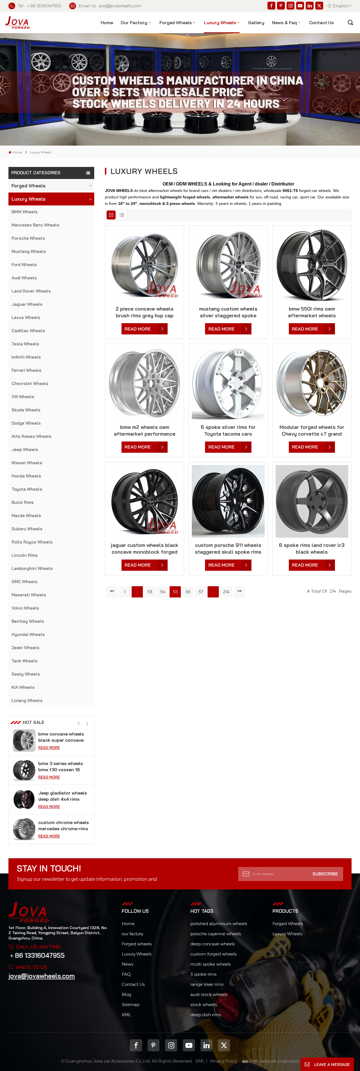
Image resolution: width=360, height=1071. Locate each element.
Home (107, 22)
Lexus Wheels (26, 317)
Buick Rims (23, 502)
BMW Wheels (25, 211)
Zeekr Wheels (25, 647)
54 (162, 591)
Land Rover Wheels (31, 291)
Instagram (171, 1045)
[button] (87, 724)
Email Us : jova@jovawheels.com (110, 5)
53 (149, 591)
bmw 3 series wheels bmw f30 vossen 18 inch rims (60, 740)
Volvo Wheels (25, 608)
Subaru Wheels (27, 528)
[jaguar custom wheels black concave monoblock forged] (144, 501)
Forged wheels (137, 944)
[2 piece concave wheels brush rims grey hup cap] (144, 265)
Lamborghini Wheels (32, 568)
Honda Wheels (26, 476)
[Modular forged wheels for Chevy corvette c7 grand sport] (312, 383)
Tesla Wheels (25, 344)
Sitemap (131, 1004)
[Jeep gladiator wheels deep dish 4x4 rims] (24, 773)
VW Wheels (23, 396)
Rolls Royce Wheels (32, 542)
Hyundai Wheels (28, 634)
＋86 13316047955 (36, 955)
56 (188, 591)
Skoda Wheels (26, 410)
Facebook (136, 1045)
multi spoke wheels (210, 964)
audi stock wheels (209, 994)
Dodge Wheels (26, 423)
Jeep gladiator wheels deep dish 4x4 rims (62, 770)
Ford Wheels (24, 264)
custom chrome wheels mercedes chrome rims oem (63, 799)
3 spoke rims (203, 974)
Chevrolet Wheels (30, 383)
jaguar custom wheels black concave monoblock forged (144, 548)
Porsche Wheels (28, 238)
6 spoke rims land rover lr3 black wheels (312, 548)
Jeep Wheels (25, 449)
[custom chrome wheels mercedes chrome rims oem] (24, 803)
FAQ (126, 974)
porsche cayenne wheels (215, 933)
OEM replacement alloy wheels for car (63, 829)
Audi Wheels (24, 277)
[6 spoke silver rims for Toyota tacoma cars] (228, 383)
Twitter (224, 1045)
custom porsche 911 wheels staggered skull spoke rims (228, 548)
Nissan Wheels (27, 462)
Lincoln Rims (25, 555)
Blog (126, 994)
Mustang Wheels (29, 251)
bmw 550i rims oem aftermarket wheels (312, 312)
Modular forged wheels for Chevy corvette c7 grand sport (312, 430)
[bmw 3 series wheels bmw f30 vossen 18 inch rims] (24, 744)
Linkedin (207, 1045)
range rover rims (207, 984)
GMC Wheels (24, 581)
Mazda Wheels (26, 515)
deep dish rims (205, 1014)
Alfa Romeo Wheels (31, 436)
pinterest (154, 1045)
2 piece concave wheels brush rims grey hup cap (145, 312)
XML (126, 1014)
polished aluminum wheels (218, 923)
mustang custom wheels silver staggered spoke (228, 312)
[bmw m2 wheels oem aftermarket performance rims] (144, 383)
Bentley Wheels (28, 621)
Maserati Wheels (29, 594)
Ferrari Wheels (26, 370)
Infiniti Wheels (26, 357)
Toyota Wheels (27, 489)
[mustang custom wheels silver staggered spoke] (228, 265)
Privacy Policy (223, 1061)
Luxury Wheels (220, 22)
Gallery (256, 22)
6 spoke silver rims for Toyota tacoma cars (228, 430)
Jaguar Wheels (27, 304)
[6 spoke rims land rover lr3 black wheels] (312, 501)
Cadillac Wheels (28, 330)
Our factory (134, 22)
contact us (321, 22)
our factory (132, 933)
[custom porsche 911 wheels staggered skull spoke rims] (228, 501)
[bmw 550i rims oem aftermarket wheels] (312, 265)
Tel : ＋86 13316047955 (39, 5)
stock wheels (203, 1004)
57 (200, 591)
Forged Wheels (175, 22)
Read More (49, 751)
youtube (189, 1045)
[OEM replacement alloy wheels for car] (24, 832)
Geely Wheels (26, 674)
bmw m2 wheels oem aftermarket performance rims (145, 430)
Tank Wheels (24, 661)
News (127, 964)
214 (226, 591)
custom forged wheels (213, 954)
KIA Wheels (23, 687)
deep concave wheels (212, 944)
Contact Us (133, 984)
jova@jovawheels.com (41, 976)
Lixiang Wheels (27, 700)
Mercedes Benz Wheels (35, 225)
